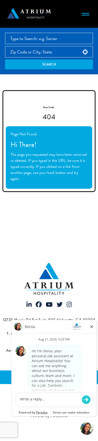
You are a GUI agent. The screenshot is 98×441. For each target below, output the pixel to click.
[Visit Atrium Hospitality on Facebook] (39, 304)
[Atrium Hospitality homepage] (29, 14)
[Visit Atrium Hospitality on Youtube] (49, 304)
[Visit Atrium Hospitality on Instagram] (69, 304)
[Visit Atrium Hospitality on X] (60, 304)
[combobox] (49, 51)
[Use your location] (85, 52)
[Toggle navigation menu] (85, 14)
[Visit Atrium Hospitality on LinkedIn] (29, 304)
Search (49, 64)
